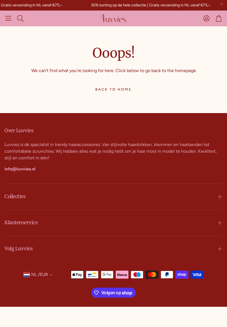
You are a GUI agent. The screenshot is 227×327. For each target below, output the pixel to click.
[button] (8, 18)
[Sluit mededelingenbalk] (221, 4)
